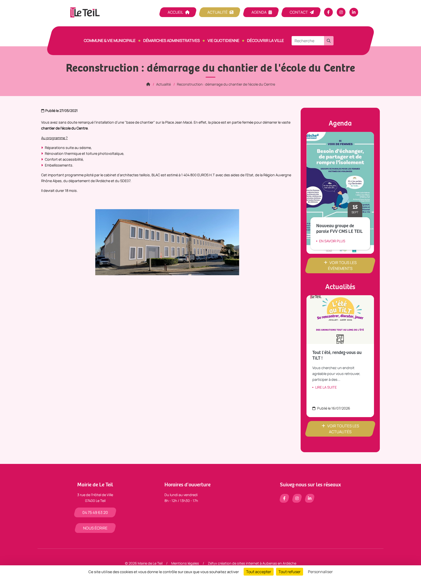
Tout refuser (289, 571)
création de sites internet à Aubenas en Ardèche (257, 563)
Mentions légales (185, 563)
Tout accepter (258, 571)
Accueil (175, 12)
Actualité (217, 12)
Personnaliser (320, 571)
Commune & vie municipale (109, 40)
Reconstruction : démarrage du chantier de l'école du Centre (226, 84)
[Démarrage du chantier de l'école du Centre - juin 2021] (167, 242)
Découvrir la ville (265, 40)
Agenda (259, 12)
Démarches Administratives (171, 40)
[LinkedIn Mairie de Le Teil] (353, 12)
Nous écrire (95, 528)
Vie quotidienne (223, 40)
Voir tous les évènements (342, 265)
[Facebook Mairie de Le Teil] (328, 12)
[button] (329, 40)
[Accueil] (148, 84)
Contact (299, 12)
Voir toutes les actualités (343, 428)
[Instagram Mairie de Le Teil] (341, 12)
